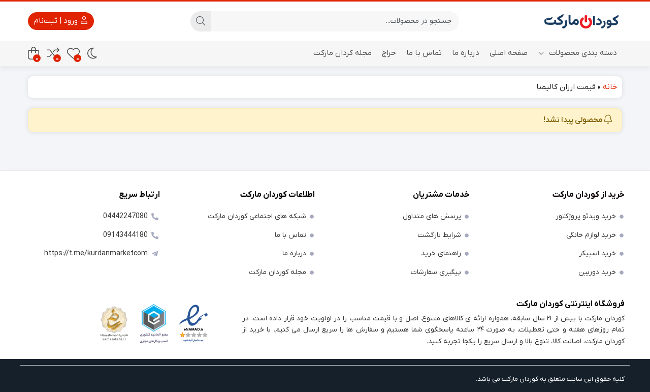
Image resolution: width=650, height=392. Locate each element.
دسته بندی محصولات (582, 53)
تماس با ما (424, 53)
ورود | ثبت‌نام (57, 21)
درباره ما (465, 53)
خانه (610, 87)
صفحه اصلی (509, 53)
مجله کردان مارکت (342, 53)
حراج (389, 53)
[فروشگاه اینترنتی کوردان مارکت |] (581, 21)
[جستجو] (200, 21)
